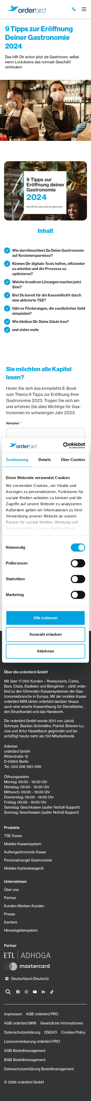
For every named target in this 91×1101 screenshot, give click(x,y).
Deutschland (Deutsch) (30, 978)
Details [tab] (44, 459)
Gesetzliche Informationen (61, 1023)
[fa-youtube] (35, 992)
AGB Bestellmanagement (25, 1050)
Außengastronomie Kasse (25, 852)
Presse (9, 914)
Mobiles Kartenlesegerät (24, 868)
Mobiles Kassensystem (22, 844)
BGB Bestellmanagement (25, 1060)
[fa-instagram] (26, 992)
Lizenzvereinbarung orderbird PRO (32, 1041)
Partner (10, 898)
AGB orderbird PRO (42, 1014)
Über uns (11, 889)
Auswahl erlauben (45, 634)
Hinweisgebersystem (21, 930)
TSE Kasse (13, 836)
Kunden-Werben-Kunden (24, 906)
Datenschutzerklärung (22, 1032)
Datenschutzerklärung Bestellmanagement (39, 1069)
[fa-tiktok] (52, 992)
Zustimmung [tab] (17, 459)
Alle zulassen (45, 618)
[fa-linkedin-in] (43, 992)
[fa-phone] (74, 9)
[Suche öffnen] (8, 992)
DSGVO (50, 1032)
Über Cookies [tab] (73, 459)
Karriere (10, 922)
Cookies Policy (73, 1032)
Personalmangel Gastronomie (28, 860)
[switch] (78, 563)
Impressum (13, 1014)
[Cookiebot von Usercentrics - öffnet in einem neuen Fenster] (64, 445)
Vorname (12, 423)
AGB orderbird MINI (20, 1023)
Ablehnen (45, 651)
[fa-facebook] (18, 992)
